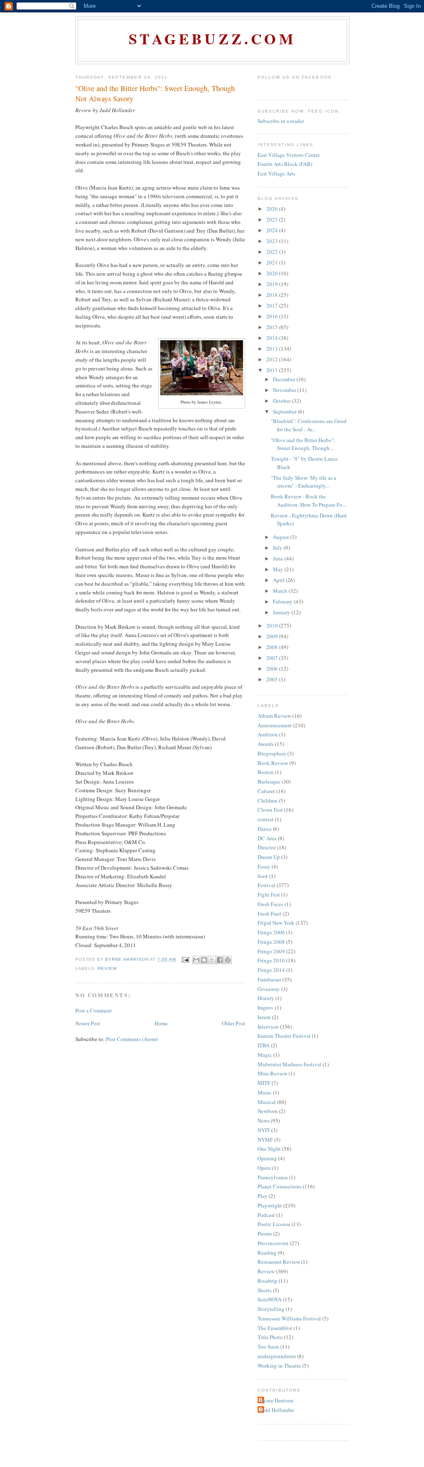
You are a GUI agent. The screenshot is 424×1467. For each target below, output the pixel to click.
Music (265, 1092)
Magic (265, 1054)
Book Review (273, 763)
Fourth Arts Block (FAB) (285, 164)
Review (107, 968)
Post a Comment (93, 1010)
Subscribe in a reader (281, 121)
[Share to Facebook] (220, 960)
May (278, 569)
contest (266, 819)
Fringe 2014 (271, 970)
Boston (266, 772)
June (278, 558)
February (283, 601)
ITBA (264, 1045)
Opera (264, 1167)
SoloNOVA (270, 1299)
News (264, 1120)
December (284, 379)
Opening (267, 1158)
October (282, 400)
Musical (267, 1102)
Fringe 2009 (271, 951)
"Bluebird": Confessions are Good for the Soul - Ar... (309, 425)
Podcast (266, 1215)
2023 (272, 241)
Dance (265, 828)
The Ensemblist (275, 1328)
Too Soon (268, 1346)
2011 (272, 370)
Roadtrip (267, 1280)
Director (267, 847)
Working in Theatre (279, 1365)
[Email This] (196, 960)
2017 (272, 305)
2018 (272, 294)
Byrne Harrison (277, 1400)
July (278, 547)
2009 (272, 636)
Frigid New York (276, 922)
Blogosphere (272, 753)
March (281, 590)
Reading (267, 1252)
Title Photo (270, 1337)
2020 (272, 273)
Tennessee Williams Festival (289, 1318)
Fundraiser (269, 979)
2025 (272, 219)
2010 (272, 625)
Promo (265, 1233)
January (282, 612)
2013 (272, 348)
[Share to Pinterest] (228, 960)
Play (262, 1196)
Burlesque (269, 781)
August (281, 537)
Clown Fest (270, 809)
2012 (272, 359)
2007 (272, 657)
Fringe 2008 (271, 941)
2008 (272, 647)
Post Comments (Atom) (132, 1039)
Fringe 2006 (271, 932)
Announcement (275, 725)
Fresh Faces (270, 904)
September (285, 411)
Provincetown (273, 1243)
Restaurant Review (279, 1261)
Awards (266, 744)
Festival (266, 885)
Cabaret (266, 791)
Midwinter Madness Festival (289, 1064)
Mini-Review (272, 1073)
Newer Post (87, 1023)
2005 (272, 679)
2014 (272, 337)
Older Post (233, 1023)
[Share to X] (212, 960)
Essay (264, 866)
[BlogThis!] (204, 960)
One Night (269, 1148)
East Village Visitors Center (289, 155)
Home (161, 1023)
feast (263, 876)
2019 (272, 284)
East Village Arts (276, 173)
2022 (272, 251)
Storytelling (271, 1309)
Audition (268, 734)
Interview (268, 1026)
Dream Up (269, 857)
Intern (264, 1017)
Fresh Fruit (270, 913)
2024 (272, 230)
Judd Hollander (277, 1410)
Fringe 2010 (271, 960)
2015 (272, 327)
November (285, 390)
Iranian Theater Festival (284, 1035)
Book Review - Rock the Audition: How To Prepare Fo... (308, 500)
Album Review (274, 715)
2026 (272, 208)
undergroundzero (277, 1356)
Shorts (265, 1290)
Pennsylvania (273, 1177)
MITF (264, 1083)
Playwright (270, 1205)
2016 (272, 316)
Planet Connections (279, 1186)
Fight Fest (269, 894)
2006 (272, 668)
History (266, 998)
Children (267, 800)
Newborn (268, 1111)
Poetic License (274, 1224)
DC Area (267, 838)
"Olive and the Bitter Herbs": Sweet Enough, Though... (303, 444)
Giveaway (269, 989)
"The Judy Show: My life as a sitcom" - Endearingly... (303, 482)
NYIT (264, 1130)
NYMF (265, 1139)
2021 (272, 262)
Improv (266, 1007)
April (279, 580)
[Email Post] (185, 959)
